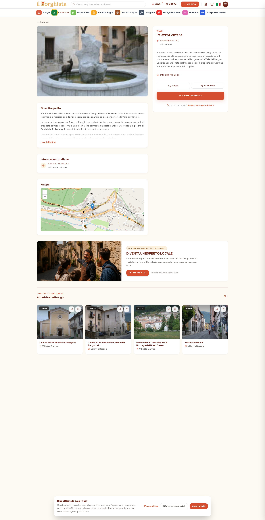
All (225, 296)
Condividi (209, 86)
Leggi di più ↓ (48, 142)
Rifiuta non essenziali (174, 506)
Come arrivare (192, 95)
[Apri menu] (225, 4)
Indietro (44, 22)
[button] (92, 206)
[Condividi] (71, 309)
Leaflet (120, 230)
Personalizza (151, 506)
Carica (191, 4)
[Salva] (78, 309)
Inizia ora (135, 273)
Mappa (173, 4)
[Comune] (205, 4)
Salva (175, 86)
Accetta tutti (198, 506)
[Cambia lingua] (218, 4)
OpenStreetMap (130, 230)
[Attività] (211, 4)
